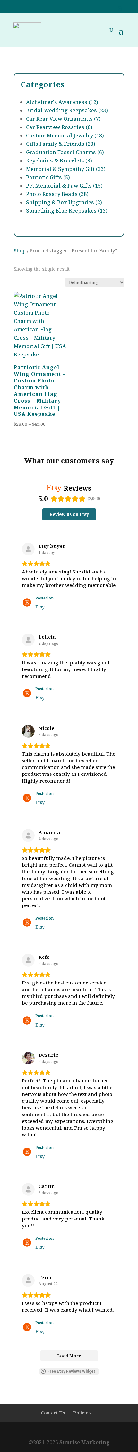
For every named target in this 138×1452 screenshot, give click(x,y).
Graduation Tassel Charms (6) (65, 152)
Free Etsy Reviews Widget (71, 1371)
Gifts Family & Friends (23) (60, 143)
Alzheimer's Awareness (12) (62, 102)
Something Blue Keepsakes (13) (67, 210)
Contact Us (53, 1413)
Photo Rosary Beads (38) (57, 193)
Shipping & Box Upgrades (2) (64, 202)
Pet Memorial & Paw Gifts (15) (64, 185)
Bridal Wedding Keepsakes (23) (67, 110)
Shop (20, 250)
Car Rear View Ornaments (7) (63, 118)
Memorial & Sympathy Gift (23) (66, 168)
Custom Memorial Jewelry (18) (65, 135)
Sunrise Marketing (84, 1442)
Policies (82, 1413)
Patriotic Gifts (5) (48, 177)
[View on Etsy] (28, 549)
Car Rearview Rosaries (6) (59, 127)
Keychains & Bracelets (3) (59, 160)
